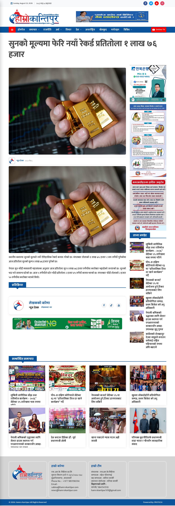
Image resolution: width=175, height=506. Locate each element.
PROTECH (158, 502)
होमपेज (21, 30)
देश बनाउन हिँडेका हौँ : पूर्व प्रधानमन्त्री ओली (63, 439)
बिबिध (127, 30)
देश (77, 30)
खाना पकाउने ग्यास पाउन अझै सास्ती (105, 439)
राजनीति (47, 30)
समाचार (33, 30)
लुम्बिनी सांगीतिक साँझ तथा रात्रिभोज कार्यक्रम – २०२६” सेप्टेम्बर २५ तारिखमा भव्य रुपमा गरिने (155, 251)
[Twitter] (151, 3)
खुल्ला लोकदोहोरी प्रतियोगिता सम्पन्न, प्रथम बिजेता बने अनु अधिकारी (155, 303)
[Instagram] (162, 3)
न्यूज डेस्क (20, 160)
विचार (68, 30)
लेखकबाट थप (46, 307)
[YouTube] (157, 3)
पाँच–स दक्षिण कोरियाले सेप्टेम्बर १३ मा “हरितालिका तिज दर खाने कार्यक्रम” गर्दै (156, 269)
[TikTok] (111, 305)
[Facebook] (145, 3)
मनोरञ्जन (115, 30)
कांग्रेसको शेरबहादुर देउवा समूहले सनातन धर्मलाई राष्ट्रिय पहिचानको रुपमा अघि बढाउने (155, 340)
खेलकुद (103, 30)
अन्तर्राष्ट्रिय (90, 30)
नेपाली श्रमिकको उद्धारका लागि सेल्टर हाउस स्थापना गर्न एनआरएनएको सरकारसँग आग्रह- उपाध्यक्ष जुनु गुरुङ (155, 321)
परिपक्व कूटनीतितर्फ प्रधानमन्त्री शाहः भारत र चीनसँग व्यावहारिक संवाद (147, 440)
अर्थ (57, 30)
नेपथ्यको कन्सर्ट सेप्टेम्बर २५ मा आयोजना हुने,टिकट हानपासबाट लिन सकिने (155, 287)
